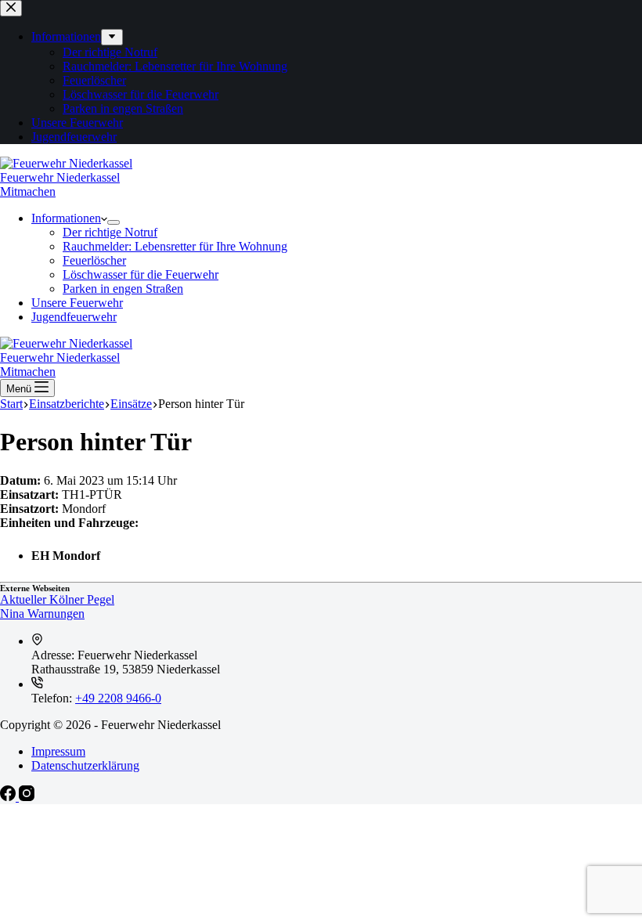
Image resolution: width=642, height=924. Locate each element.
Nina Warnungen (42, 613)
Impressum (58, 751)
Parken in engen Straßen (123, 288)
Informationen (66, 218)
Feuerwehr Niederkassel (60, 177)
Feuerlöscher (94, 260)
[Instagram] (26, 796)
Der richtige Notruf (110, 232)
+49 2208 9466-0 (118, 698)
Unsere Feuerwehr (77, 302)
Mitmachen (28, 191)
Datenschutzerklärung (85, 765)
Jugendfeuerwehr (74, 316)
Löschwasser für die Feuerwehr (140, 274)
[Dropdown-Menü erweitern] (113, 222)
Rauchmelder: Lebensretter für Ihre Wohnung (175, 246)
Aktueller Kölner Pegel (57, 599)
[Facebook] (9, 796)
